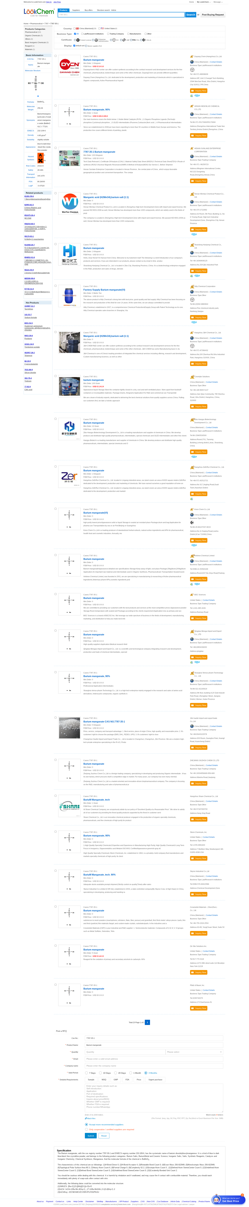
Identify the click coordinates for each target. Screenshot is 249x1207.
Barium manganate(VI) (95, 513)
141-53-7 (28, 315)
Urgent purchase (155, 1080)
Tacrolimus (28, 309)
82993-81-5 (29, 205)
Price (139, 1080)
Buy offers (89, 10)
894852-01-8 (29, 257)
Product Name (204, 1202)
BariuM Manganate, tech (96, 800)
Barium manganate (93, 60)
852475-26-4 (29, 215)
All (78, 34)
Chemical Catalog (189, 1202)
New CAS (151, 1202)
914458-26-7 (29, 245)
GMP (116, 1080)
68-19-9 (27, 361)
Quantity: (74, 1052)
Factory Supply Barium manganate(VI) (104, 290)
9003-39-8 (28, 336)
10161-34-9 (29, 344)
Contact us (60, 1202)
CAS (143, 1202)
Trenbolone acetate (32, 347)
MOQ (104, 1080)
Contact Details (216, 62)
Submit (91, 1136)
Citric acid (28, 390)
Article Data (175, 1202)
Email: (75, 1059)
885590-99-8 (29, 278)
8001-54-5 (28, 323)
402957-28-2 (29, 353)
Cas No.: (75, 1038)
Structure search (103, 10)
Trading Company (117, 34)
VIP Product (124, 1202)
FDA (127, 1080)
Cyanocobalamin (31, 364)
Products (63, 10)
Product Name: (72, 1045)
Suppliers (76, 10)
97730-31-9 (29, 289)
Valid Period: (73, 1073)
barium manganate (93, 380)
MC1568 (27, 218)
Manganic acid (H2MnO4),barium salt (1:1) (106, 197)
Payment (49, 1202)
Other (149, 34)
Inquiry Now (200, 91)
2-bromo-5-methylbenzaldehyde (37, 273)
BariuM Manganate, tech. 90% (99, 874)
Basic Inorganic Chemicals (37, 43)
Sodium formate (30, 318)
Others (29, 39)
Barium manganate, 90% (96, 109)
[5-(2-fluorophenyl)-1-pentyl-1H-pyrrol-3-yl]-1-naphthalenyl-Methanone (36, 250)
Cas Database (162, 1202)
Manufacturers (135, 34)
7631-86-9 (28, 370)
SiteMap (100, 1202)
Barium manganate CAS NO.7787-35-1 (104, 721)
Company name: (71, 1066)
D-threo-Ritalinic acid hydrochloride (32, 209)
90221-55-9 (29, 270)
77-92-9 (27, 387)
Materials (30, 49)
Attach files (91, 1118)
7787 (46, 24)
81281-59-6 (29, 196)
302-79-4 (28, 378)
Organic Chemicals (34, 36)
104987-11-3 (29, 306)
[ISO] (192, 69)
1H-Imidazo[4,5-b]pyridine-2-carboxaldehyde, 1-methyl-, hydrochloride (35, 229)
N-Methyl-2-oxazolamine (34, 239)
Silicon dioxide (30, 373)
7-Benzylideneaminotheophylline (37, 199)
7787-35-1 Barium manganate (99, 152)
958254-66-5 (29, 224)
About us (40, 1202)
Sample (91, 1080)
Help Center (78, 1202)
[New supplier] (93, 46)
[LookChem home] (39, 12)
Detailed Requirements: (69, 1080)
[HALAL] (192, 522)
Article (113, 10)
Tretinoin (27, 381)
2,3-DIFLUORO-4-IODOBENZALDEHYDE (33, 282)
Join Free (57, 2)
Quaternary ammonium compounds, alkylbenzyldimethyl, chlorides (37, 328)
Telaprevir (28, 356)
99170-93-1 (29, 236)
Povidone (28, 339)
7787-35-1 (41, 59)
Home (191, 2)
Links (69, 1202)
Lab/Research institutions (94, 34)
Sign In (49, 2)
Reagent (29, 46)
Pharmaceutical (36, 24)
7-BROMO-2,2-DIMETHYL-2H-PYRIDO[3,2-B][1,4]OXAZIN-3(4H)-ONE (37, 262)
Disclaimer (90, 1202)
